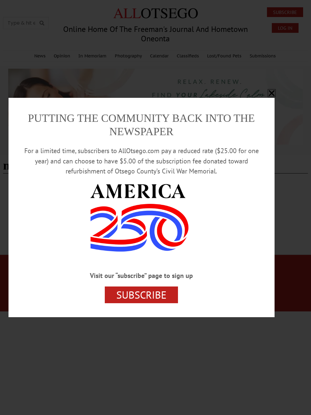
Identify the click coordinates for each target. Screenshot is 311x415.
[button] (272, 93)
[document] (155, 207)
